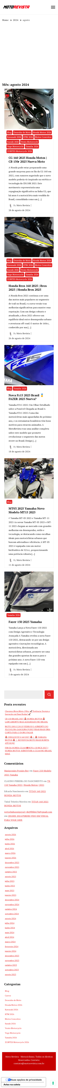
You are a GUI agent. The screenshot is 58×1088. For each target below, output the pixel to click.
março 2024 (10, 941)
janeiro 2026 (10, 857)
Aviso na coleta (12, 1084)
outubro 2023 (11, 965)
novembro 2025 (12, 867)
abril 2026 (9, 848)
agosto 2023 (10, 974)
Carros (8, 995)
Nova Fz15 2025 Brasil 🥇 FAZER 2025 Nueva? (26, 397)
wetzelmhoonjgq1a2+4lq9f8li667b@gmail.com (28, 811)
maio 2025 (9, 890)
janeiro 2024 (10, 951)
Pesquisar (49, 694)
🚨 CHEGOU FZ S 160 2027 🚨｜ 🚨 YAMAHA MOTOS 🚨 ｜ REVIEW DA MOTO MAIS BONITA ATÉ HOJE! (27, 740)
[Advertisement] (29, 52)
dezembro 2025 (12, 862)
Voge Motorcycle (15, 146)
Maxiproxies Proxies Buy (16, 770)
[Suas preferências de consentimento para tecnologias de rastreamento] (53, 1083)
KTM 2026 (28, 137)
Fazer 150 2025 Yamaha (25, 622)
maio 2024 (9, 932)
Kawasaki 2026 (14, 137)
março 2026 (10, 853)
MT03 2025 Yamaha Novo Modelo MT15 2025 (26, 510)
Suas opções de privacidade (26, 1079)
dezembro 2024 (12, 899)
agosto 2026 (10, 834)
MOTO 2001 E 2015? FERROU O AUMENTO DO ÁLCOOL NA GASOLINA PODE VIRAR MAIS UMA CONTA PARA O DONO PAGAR (27, 729)
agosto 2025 (10, 876)
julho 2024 (9, 923)
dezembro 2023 (12, 955)
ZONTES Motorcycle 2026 (19, 151)
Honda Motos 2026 (42, 132)
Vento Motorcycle (29, 141)
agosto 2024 (10, 918)
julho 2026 (9, 839)
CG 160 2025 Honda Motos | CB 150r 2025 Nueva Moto (28, 159)
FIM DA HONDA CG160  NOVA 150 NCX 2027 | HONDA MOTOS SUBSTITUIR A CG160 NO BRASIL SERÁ (28, 750)
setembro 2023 (12, 969)
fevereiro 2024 (11, 946)
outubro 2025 (11, 871)
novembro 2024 (12, 904)
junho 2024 (10, 927)
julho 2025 (9, 881)
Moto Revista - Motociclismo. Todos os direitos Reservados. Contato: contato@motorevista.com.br (29, 1060)
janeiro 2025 (10, 895)
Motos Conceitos (43, 137)
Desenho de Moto (22, 132)
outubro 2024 (11, 909)
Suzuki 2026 (13, 141)
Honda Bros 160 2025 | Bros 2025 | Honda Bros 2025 (28, 288)
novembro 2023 (12, 960)
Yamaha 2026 (32, 146)
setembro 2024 (12, 913)
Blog (9, 132)
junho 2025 (10, 885)
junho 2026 (10, 843)
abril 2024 (9, 937)
